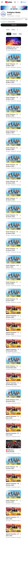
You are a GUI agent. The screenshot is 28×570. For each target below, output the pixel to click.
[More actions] (20, 47)
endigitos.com (5, 21)
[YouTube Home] (8, 2)
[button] (20, 30)
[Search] (15, 2)
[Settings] (18, 2)
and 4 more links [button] (11, 21)
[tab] (8, 30)
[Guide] (2, 2)
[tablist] (14, 30)
